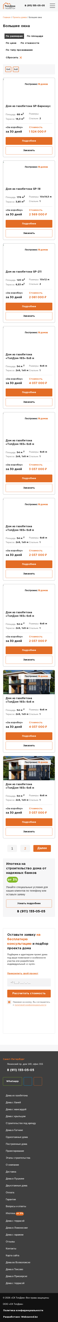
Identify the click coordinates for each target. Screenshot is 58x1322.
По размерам (14, 36)
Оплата (10, 1192)
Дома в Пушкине (15, 1178)
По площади (35, 36)
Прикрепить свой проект (22, 974)
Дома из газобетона (17, 1095)
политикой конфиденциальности (30, 1005)
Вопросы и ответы (16, 1206)
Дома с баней (13, 1102)
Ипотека (10, 1213)
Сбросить (14, 57)
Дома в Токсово (14, 1269)
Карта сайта (12, 1255)
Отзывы (10, 1241)
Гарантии (11, 1199)
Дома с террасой (15, 1220)
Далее (42, 848)
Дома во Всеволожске (18, 1262)
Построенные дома (16, 1144)
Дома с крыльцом (15, 1116)
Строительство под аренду (21, 1123)
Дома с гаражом (14, 1234)
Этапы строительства (18, 1157)
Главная (6, 17)
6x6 (8, 69)
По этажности (30, 43)
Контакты (11, 1248)
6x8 (16, 69)
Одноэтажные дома (17, 1137)
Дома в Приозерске (16, 1276)
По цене (11, 43)
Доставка (11, 1171)
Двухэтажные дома (16, 1185)
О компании (12, 1164)
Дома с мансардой (16, 1109)
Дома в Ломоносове (17, 1227)
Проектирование (15, 1150)
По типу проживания (19, 50)
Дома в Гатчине (14, 1130)
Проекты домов (20, 17)
